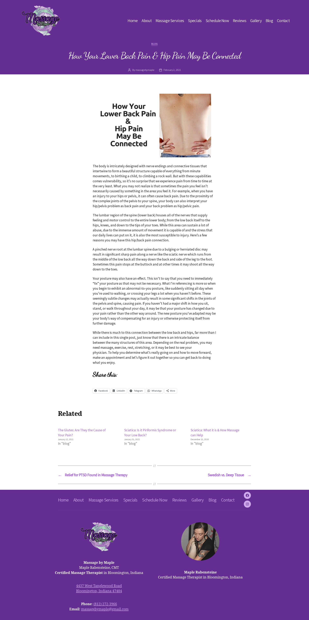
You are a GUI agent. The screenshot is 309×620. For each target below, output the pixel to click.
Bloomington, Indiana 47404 (99, 591)
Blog (269, 20)
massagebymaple (145, 70)
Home (133, 20)
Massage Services (170, 20)
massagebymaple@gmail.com (105, 609)
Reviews (239, 20)
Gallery (256, 20)
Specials (194, 20)
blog (154, 44)
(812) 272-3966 (105, 604)
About (146, 20)
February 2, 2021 (172, 70)
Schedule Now (217, 20)
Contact (283, 20)
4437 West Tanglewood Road (99, 586)
